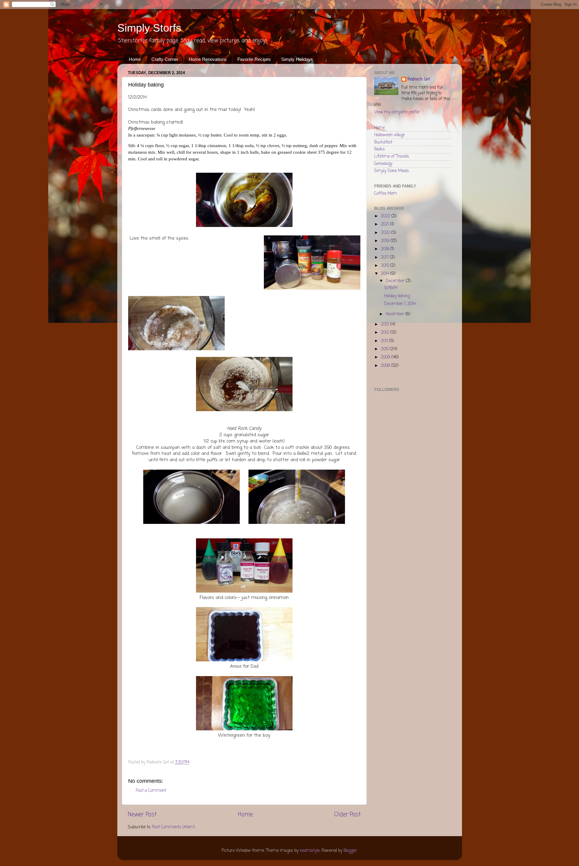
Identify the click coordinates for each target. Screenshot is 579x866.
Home (135, 59)
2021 (385, 224)
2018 (385, 249)
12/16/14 (390, 288)
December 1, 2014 (400, 304)
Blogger (350, 851)
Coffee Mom (385, 194)
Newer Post (142, 815)
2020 (386, 233)
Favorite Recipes (254, 59)
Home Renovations (208, 59)
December (396, 281)
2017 (385, 257)
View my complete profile (396, 112)
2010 (385, 349)
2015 (385, 266)
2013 (385, 324)
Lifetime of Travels (391, 156)
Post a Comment (151, 791)
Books (379, 149)
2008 (386, 366)
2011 (385, 341)
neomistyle (310, 851)
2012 (385, 332)
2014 (385, 274)
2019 (386, 241)
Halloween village (389, 135)
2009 (386, 357)
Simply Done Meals (391, 171)
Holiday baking (397, 296)
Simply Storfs (149, 28)
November (395, 314)
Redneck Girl (418, 80)
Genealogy (383, 164)
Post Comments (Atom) (173, 827)
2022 (386, 216)
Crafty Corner (164, 59)
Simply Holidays (297, 59)
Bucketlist (383, 142)
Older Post (347, 815)
